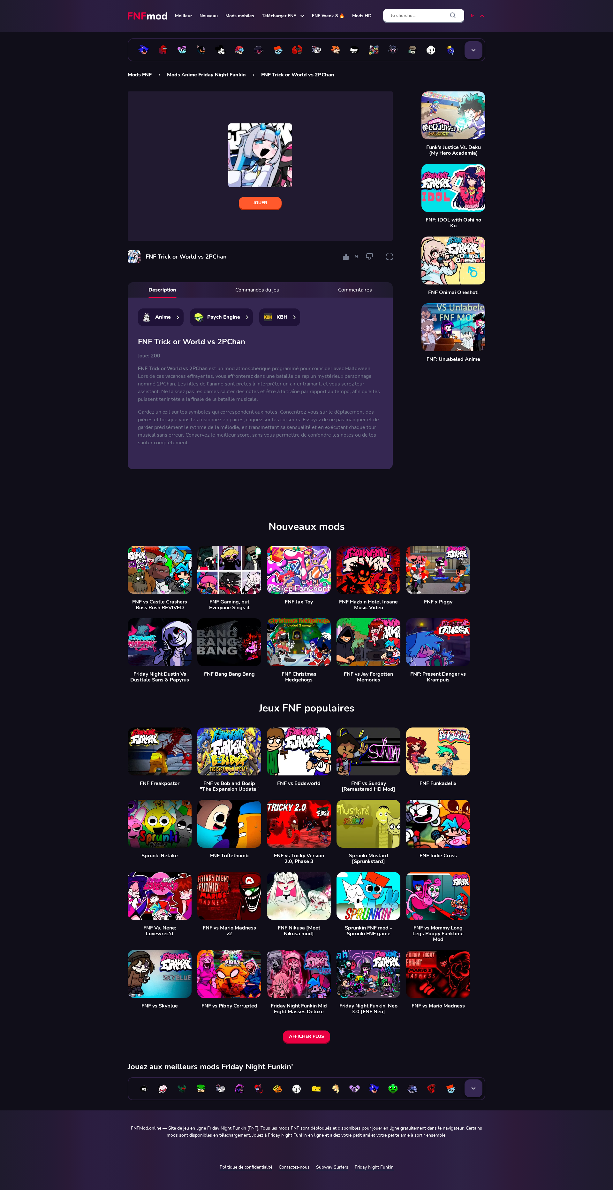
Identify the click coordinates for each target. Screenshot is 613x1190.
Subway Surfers (332, 1167)
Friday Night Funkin (374, 1167)
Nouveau (209, 16)
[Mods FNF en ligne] (148, 16)
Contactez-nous (294, 1167)
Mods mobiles (239, 16)
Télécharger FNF (279, 16)
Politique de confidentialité (246, 1167)
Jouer (260, 203)
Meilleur (183, 16)
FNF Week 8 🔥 (328, 16)
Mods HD (362, 16)
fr (472, 16)
